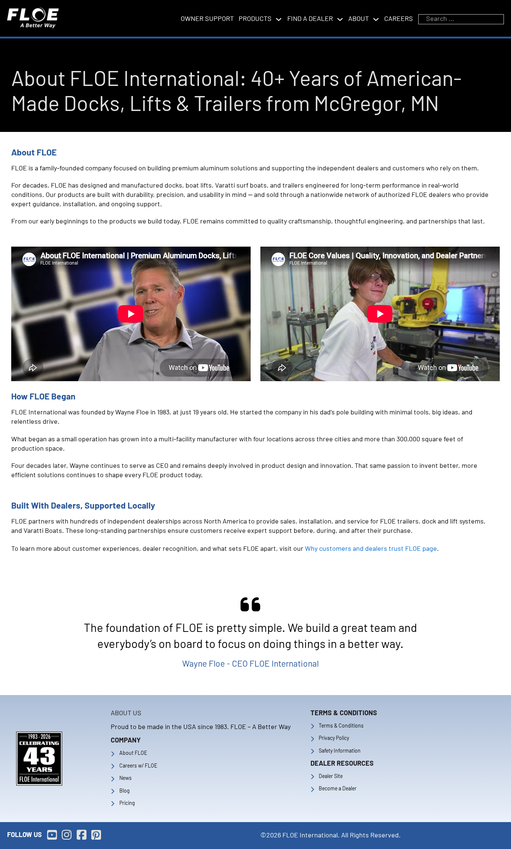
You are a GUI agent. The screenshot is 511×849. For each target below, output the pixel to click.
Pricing (127, 803)
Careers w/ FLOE (138, 766)
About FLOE (133, 753)
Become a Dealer (338, 788)
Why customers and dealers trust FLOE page (371, 549)
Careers (398, 19)
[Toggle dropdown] (278, 19)
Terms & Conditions (341, 726)
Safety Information (340, 751)
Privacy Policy (334, 738)
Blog (124, 791)
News (125, 778)
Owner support (207, 19)
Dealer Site (331, 776)
